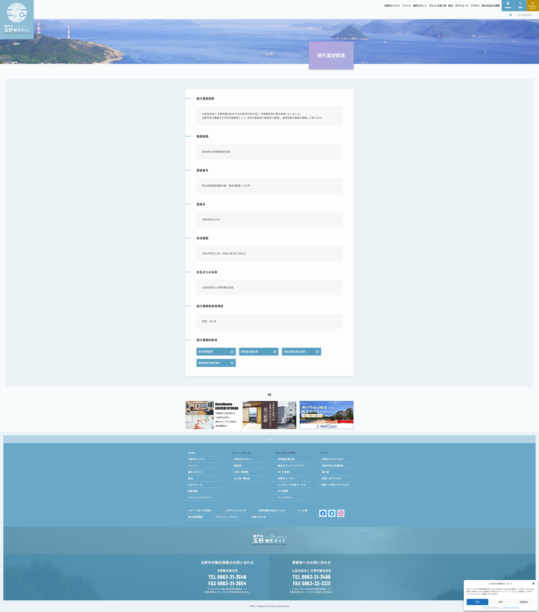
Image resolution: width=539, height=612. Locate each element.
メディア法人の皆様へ (200, 510)
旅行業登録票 (205, 352)
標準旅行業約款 (249, 352)
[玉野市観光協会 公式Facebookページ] (322, 513)
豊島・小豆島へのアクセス (336, 485)
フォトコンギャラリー (200, 497)
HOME (192, 453)
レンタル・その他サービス (292, 485)
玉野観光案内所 (286, 459)
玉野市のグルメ (242, 459)
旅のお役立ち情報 (491, 5)
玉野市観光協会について (272, 510)
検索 (520, 7)
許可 (477, 602)
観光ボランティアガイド (291, 466)
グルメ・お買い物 (437, 5)
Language (507, 7)
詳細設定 (524, 602)
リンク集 (302, 510)
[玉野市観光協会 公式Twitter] (331, 513)
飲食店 (237, 466)
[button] (533, 583)
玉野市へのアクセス (332, 459)
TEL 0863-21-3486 (312, 576)
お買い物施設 (241, 472)
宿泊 (450, 5)
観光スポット (420, 5)
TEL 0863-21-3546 (227, 576)
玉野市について (392, 5)
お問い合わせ (259, 517)
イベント (406, 5)
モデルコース (461, 5)
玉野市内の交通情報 (333, 466)
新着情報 (193, 491)
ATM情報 (283, 491)
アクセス (475, 5)
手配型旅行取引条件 (295, 352)
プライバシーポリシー (491, 607)
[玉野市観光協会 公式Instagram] (340, 513)
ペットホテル (285, 497)
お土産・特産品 (242, 478)
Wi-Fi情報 (283, 472)
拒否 (501, 602)
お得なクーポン (286, 478)
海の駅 (325, 472)
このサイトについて (510, 607)
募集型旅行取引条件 (209, 363)
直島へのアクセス (331, 478)
